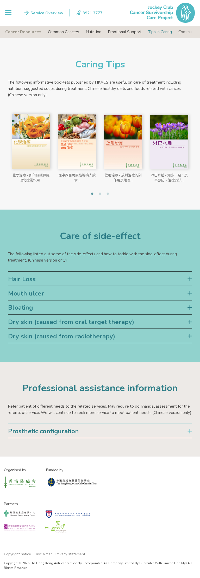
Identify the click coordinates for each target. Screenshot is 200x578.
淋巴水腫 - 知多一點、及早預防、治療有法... (169, 177)
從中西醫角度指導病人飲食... (77, 177)
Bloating (20, 307)
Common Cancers (63, 32)
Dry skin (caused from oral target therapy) (71, 322)
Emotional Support (125, 32)
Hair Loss (22, 279)
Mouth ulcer (26, 293)
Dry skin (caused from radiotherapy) (61, 336)
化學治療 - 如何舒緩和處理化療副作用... (30, 177)
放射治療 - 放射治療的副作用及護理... (123, 177)
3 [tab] (107, 193)
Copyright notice (17, 554)
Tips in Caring (160, 32)
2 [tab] (100, 193)
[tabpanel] (31, 144)
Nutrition (93, 32)
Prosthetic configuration (43, 431)
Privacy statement (70, 554)
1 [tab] (92, 193)
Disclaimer (43, 554)
